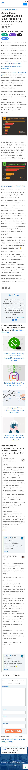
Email (5, 716)
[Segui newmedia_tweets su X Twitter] (12, 320)
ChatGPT (4, 34)
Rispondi (4, 530)
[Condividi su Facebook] (2, 28)
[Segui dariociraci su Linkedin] (15, 320)
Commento (5, 686)
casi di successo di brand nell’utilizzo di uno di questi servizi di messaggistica (11, 66)
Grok (19, 34)
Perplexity (12, 34)
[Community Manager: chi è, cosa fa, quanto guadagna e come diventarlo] (14, 425)
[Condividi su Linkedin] (9, 28)
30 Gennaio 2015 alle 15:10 (8, 656)
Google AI (5, 38)
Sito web (5, 723)
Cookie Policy (16, 765)
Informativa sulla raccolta (9, 752)
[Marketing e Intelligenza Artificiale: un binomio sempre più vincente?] (14, 398)
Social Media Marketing (9, 9)
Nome (5, 709)
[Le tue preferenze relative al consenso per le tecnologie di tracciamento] (25, 767)
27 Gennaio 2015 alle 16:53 (7, 460)
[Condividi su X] (6, 28)
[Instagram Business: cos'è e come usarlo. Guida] (14, 373)
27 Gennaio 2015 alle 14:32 (7, 557)
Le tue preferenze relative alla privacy (15, 749)
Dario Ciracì (13, 295)
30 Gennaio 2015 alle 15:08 (8, 538)
